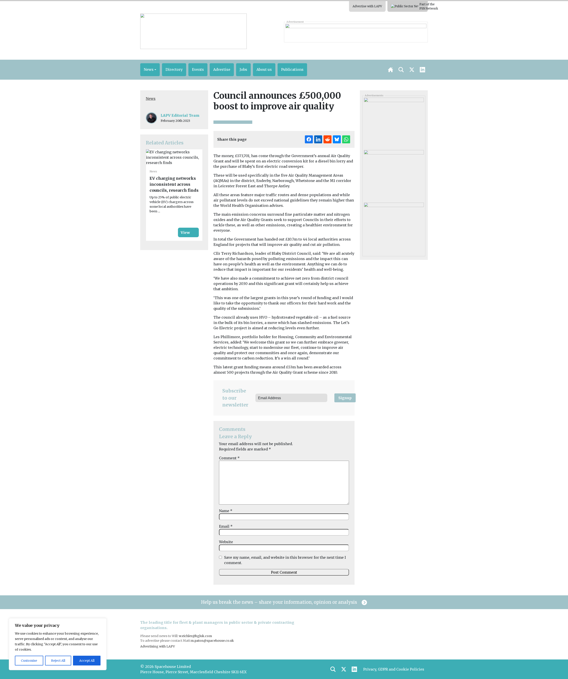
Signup (345, 398)
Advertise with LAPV (367, 6)
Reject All (58, 661)
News (151, 98)
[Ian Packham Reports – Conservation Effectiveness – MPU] (394, 122)
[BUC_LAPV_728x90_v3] (355, 32)
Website (226, 542)
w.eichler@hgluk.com (195, 636)
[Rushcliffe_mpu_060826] (394, 174)
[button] (150, 69)
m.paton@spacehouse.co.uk (212, 641)
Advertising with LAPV (157, 646)
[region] (57, 644)
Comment (229, 458)
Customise (29, 661)
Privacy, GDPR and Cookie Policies (393, 669)
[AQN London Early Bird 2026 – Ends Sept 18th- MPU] (394, 227)
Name (225, 511)
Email (226, 526)
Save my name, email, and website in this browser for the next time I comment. (285, 560)
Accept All (87, 661)
